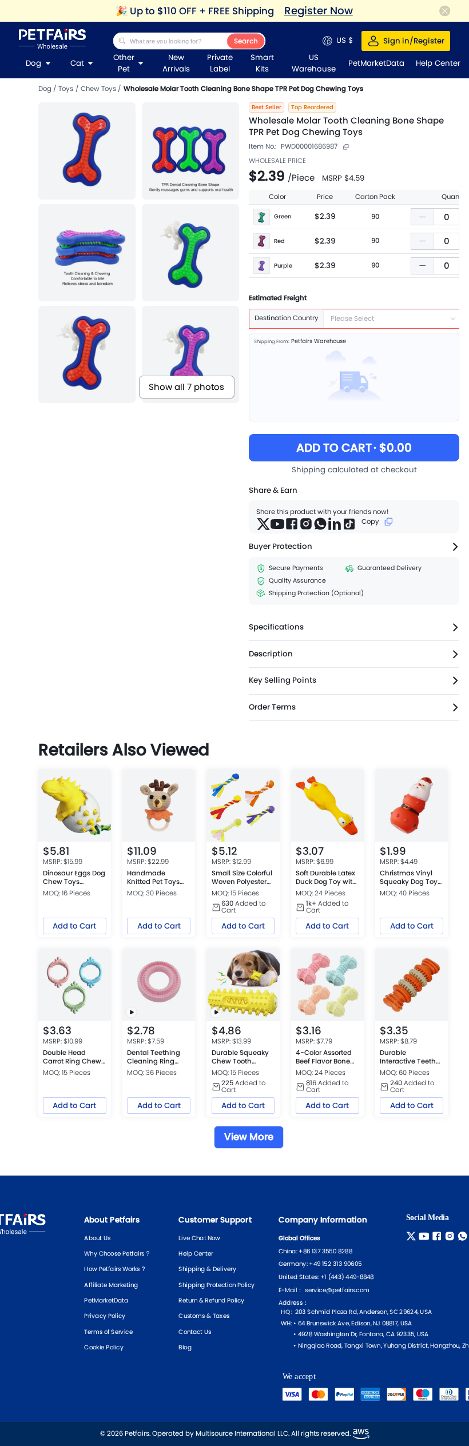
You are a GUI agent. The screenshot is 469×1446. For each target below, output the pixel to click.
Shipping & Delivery (208, 1269)
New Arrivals (176, 63)
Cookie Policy (104, 1347)
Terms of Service (109, 1331)
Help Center (196, 1253)
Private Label (220, 63)
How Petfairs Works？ (115, 1269)
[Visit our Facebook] (438, 1235)
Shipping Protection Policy (217, 1284)
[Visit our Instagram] (451, 1235)
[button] (422, 217)
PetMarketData (107, 1300)
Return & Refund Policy (212, 1300)
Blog (185, 1347)
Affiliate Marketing (111, 1284)
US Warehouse (314, 63)
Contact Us (195, 1331)
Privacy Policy (105, 1316)
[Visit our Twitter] (412, 1235)
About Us (98, 1238)
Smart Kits (262, 63)
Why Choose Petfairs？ (118, 1253)
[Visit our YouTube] (425, 1235)
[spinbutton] (446, 217)
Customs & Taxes (204, 1316)
